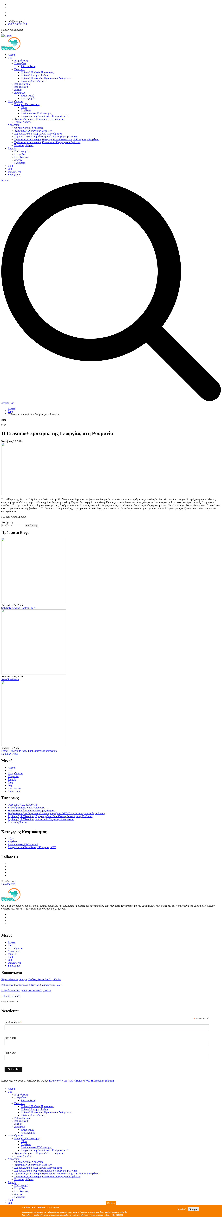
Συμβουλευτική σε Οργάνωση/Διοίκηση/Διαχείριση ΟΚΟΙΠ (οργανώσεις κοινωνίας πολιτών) (56, 813)
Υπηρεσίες (13, 124)
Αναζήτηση (7, 522)
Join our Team (28, 66)
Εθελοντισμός (21, 151)
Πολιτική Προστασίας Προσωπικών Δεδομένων (46, 78)
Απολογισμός (28, 98)
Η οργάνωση (21, 60)
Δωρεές (18, 160)
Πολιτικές (19, 69)
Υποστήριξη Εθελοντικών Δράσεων (33, 130)
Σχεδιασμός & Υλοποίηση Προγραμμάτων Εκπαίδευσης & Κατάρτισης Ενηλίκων (56, 139)
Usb (10, 57)
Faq (10, 168)
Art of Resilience (10, 679)
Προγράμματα (15, 101)
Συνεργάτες (20, 63)
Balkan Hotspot (22, 84)
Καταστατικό (27, 95)
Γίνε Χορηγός (21, 157)
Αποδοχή (181, 1209)
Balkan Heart (21, 86)
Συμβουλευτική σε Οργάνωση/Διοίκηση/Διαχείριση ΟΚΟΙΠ (45, 136)
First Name (10, 1037)
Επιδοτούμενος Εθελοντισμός (36, 113)
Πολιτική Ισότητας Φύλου (34, 75)
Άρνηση (193, 1209)
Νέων (24, 107)
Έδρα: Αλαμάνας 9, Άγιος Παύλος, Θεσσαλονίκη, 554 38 (31, 979)
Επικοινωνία (14, 171)
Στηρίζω (12, 148)
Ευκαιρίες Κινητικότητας (27, 104)
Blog (10, 165)
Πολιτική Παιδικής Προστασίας (37, 72)
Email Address (13, 1022)
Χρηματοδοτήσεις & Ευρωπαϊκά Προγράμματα (39, 119)
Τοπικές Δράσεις (22, 122)
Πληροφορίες (117, 1215)
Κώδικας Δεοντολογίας (33, 81)
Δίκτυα (17, 89)
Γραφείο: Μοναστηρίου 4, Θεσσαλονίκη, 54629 (26, 990)
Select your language (12, 29)
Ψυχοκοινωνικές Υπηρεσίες (28, 127)
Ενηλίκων (26, 110)
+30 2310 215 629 (17, 24)
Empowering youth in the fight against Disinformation (29, 750)
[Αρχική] (6, 35)
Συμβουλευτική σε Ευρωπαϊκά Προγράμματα (38, 133)
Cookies (111, 1203)
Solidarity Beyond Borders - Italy (18, 608)
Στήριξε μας (14, 174)
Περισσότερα (8, 884)
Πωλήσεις (19, 162)
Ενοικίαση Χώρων (23, 145)
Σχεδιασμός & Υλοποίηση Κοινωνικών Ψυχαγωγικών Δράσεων (47, 142)
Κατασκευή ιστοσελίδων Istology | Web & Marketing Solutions (81, 1080)
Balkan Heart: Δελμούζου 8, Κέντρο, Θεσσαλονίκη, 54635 (31, 985)
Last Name (10, 1052)
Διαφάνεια (19, 92)
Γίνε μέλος (20, 154)
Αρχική (11, 54)
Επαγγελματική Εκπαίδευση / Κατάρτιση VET (45, 116)
